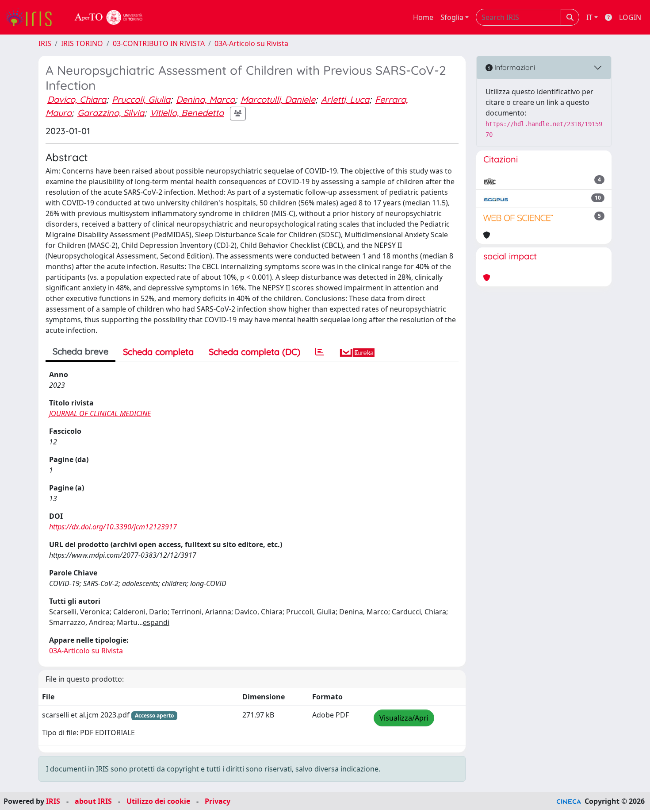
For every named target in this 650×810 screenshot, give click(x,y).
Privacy (217, 801)
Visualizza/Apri (403, 718)
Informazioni (514, 67)
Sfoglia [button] (451, 17)
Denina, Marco (205, 99)
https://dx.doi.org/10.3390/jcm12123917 (113, 527)
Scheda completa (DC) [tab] (254, 351)
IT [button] (589, 17)
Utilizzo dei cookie (158, 801)
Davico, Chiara (76, 99)
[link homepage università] (108, 17)
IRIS (44, 43)
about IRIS (93, 801)
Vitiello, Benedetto (187, 112)
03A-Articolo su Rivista (251, 43)
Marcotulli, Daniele (278, 99)
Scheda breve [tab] (80, 351)
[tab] (320, 352)
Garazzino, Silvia (110, 112)
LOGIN (630, 17)
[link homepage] (32, 17)
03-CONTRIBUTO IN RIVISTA (159, 43)
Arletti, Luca (345, 99)
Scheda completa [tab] (158, 351)
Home (423, 17)
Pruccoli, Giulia (141, 99)
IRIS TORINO (82, 43)
